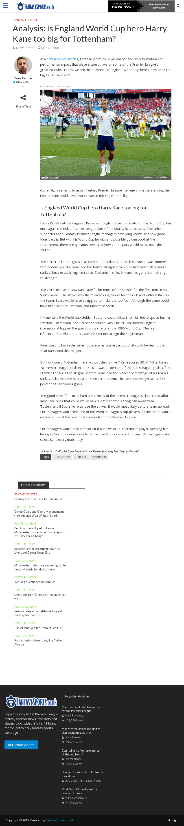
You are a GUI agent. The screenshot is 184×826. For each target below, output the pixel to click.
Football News (25, 507)
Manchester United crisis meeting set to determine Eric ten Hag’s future (40, 567)
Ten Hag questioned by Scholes (34, 582)
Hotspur (80, 457)
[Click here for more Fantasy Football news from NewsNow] (126, 6)
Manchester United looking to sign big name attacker (81, 731)
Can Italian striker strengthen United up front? (81, 752)
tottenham (99, 457)
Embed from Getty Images (56, 86)
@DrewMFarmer (24, 84)
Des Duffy (71, 781)
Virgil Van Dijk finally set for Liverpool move (79, 791)
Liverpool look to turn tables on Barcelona (82, 774)
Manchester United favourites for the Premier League (81, 709)
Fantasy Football (26, 20)
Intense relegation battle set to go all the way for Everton (38, 613)
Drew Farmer (25, 48)
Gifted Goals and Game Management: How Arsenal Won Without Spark (39, 513)
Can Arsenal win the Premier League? (38, 628)
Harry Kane (62, 457)
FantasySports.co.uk (60, 820)
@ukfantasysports (21, 745)
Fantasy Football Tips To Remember (38, 499)
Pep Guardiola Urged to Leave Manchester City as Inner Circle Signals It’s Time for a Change (39, 532)
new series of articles (62, 59)
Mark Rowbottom (76, 715)
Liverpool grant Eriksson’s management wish (40, 596)
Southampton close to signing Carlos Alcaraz (38, 642)
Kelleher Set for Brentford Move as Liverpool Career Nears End (37, 551)
